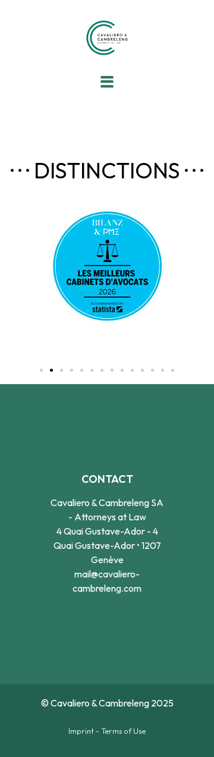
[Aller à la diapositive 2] (51, 370)
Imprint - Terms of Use (107, 731)
